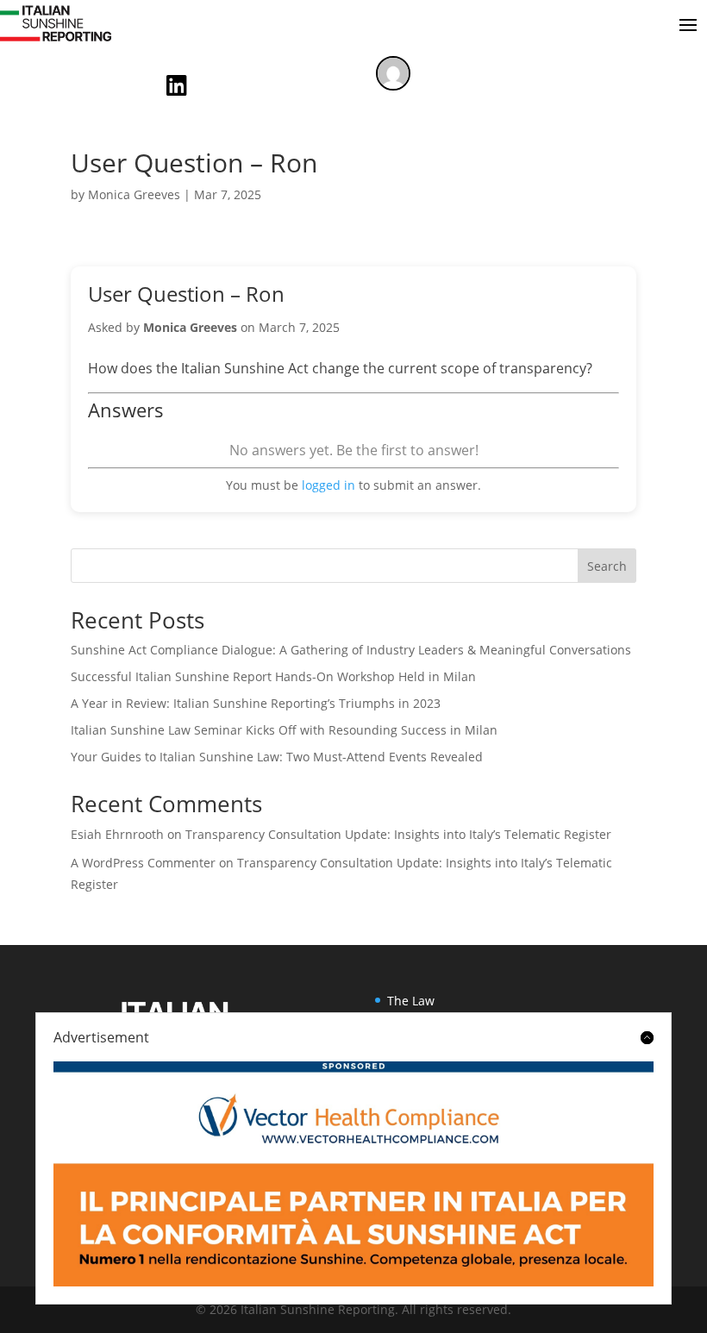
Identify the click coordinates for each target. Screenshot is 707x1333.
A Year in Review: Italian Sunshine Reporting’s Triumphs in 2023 (256, 703)
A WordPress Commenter (143, 862)
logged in (328, 485)
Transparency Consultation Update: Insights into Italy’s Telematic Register (398, 834)
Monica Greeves (134, 194)
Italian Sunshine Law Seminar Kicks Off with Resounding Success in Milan (284, 730)
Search (607, 566)
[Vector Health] (353, 1173)
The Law (411, 1000)
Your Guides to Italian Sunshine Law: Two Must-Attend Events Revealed (277, 756)
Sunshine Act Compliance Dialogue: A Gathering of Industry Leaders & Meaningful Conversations (351, 649)
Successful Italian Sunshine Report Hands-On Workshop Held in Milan (273, 676)
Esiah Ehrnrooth (117, 834)
